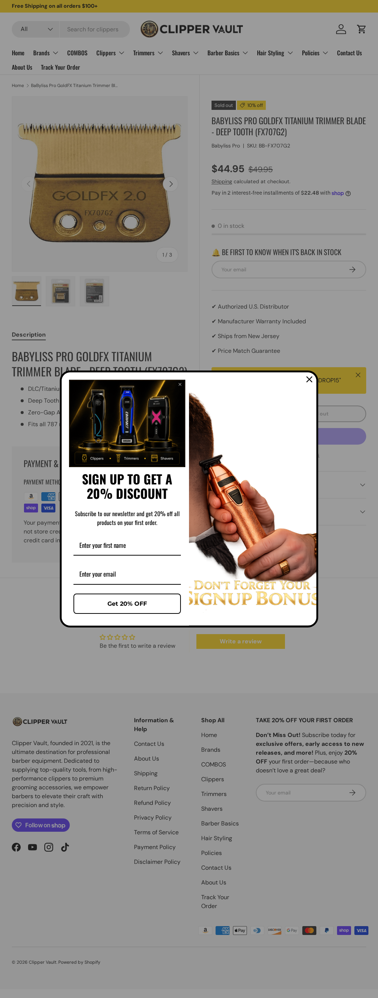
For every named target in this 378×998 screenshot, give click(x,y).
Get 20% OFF (127, 603)
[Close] (309, 379)
